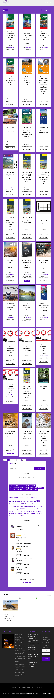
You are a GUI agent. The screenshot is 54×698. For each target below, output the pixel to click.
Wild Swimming (20, 489)
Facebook (15, 687)
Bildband (20, 501)
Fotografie (27, 485)
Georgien (29, 504)
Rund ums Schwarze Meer (21, 511)
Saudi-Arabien (38, 511)
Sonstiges (26, 489)
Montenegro (11, 509)
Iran (41, 504)
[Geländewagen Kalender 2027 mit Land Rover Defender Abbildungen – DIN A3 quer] (10, 605)
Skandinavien (24, 513)
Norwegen (16, 509)
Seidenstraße (18, 513)
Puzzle (31, 489)
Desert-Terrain (30, 501)
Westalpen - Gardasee (33, 656)
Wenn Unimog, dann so (34, 643)
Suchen (39, 468)
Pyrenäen (36, 509)
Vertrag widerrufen (27, 582)
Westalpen (12, 516)
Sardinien (33, 511)
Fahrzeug (21, 485)
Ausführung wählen (10, 147)
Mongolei (40, 506)
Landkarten (33, 485)
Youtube (40, 687)
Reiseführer (31, 487)
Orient (29, 509)
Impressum (29, 693)
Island (11, 506)
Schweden (12, 513)
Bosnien (23, 501)
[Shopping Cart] (45, 3)
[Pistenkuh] (6, 2)
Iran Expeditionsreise (33, 634)
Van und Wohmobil (39, 487)
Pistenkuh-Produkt (24, 487)
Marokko (27, 506)
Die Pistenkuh (32, 666)
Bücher (11, 485)
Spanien (33, 513)
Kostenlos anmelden (46, 659)
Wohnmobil (20, 516)
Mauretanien (33, 506)
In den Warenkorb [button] (10, 54)
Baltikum (16, 501)
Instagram (32, 687)
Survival (37, 513)
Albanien (34, 498)
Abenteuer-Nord (22, 498)
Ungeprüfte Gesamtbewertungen (21, 537)
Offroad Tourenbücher (14, 487)
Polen (32, 509)
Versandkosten (11, 47)
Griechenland (36, 504)
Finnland (17, 504)
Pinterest (23, 687)
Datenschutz (35, 693)
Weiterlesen (27, 280)
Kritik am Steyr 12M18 (34, 662)
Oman (26, 509)
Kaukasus (14, 506)
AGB (40, 693)
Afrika (29, 498)
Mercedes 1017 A (32, 664)
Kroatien (21, 506)
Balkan (11, 501)
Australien (39, 498)
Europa (37, 501)
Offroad (22, 509)
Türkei (40, 513)
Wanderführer (12, 489)
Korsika (18, 506)
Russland (28, 511)
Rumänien (12, 511)
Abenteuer (13, 498)
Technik (35, 489)
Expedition (12, 504)
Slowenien (28, 513)
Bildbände (16, 485)
